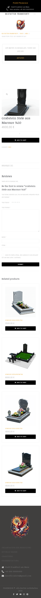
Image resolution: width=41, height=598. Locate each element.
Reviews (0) (7, 165)
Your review (6, 207)
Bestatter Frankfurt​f (10, 33)
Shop (21, 33)
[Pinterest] (27, 594)
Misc (27, 33)
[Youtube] (20, 594)
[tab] (20, 166)
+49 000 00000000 (27, 9)
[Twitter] (17, 594)
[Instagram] (24, 594)
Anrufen (20, 58)
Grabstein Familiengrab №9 (14, 374)
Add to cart (21, 140)
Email (4, 245)
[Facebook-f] (14, 594)
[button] (7, 94)
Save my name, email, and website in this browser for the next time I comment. (20, 256)
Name (4, 237)
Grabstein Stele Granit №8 (13, 483)
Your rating (6, 202)
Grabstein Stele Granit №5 (13, 428)
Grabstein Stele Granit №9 (13, 320)
